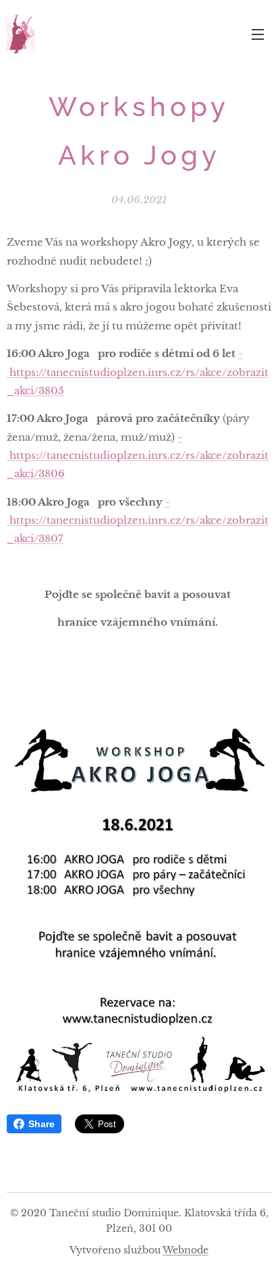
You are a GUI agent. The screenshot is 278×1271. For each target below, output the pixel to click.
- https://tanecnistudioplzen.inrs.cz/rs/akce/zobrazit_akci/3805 (138, 372)
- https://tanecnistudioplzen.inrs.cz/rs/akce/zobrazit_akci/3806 (138, 456)
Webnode (185, 1250)
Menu (257, 33)
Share (41, 1123)
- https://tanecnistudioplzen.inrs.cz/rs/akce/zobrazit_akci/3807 (138, 520)
